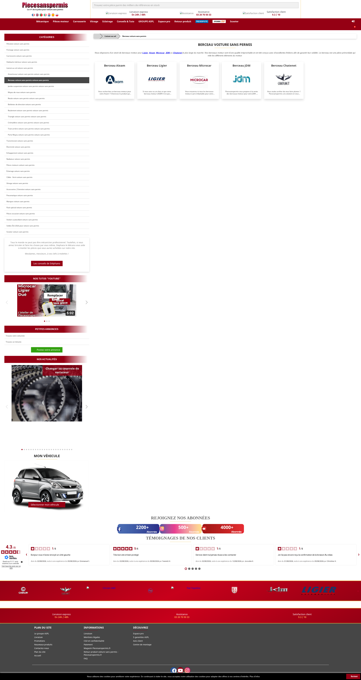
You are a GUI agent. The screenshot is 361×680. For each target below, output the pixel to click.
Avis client (138, 641)
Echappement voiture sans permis (19, 153)
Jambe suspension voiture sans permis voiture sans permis (30, 86)
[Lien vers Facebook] (173, 670)
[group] (46, 300)
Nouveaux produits (43, 644)
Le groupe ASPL (41, 633)
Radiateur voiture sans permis (18, 159)
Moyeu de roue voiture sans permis (21, 92)
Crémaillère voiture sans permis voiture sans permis (28, 122)
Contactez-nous (41, 648)
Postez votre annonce (47, 349)
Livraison (38, 637)
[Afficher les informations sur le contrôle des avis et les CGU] (22, 562)
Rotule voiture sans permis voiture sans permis (26, 98)
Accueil (37, 655)
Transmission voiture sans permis (19, 141)
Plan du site (39, 652)
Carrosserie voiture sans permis (19, 56)
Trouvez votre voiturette (15, 336)
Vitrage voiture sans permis (17, 183)
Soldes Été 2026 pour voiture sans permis (22, 226)
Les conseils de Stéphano (46, 263)
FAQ (86, 658)
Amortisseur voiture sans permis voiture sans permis (28, 74)
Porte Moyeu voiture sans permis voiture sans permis (28, 135)
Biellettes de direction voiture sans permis (24, 104)
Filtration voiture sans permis (17, 44)
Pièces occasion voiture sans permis (20, 213)
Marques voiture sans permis (17, 201)
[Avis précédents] (26, 555)
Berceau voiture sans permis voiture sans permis (28, 80)
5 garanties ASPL (141, 637)
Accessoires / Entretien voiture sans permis (23, 189)
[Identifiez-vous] (353, 21)
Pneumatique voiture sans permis (19, 195)
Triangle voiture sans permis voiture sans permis (26, 116)
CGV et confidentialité (94, 641)
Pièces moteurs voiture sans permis (20, 165)
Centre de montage (142, 644)
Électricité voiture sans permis (18, 147)
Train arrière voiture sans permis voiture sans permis (28, 129)
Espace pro (138, 633)
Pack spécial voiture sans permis (19, 207)
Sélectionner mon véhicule (45, 504)
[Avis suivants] (359, 555)
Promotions (39, 641)
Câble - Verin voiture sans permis (19, 177)
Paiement (88, 644)
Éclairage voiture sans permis (18, 171)
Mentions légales (92, 637)
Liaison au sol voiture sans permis (19, 68)
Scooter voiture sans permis (17, 232)
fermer (354, 676)
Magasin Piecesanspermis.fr (97, 648)
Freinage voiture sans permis (17, 50)
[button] (42, 21)
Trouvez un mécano (13, 342)
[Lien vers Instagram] (187, 670)
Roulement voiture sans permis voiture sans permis (27, 110)
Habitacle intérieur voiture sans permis (21, 62)
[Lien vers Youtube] (180, 670)
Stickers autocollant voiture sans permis (22, 219)
